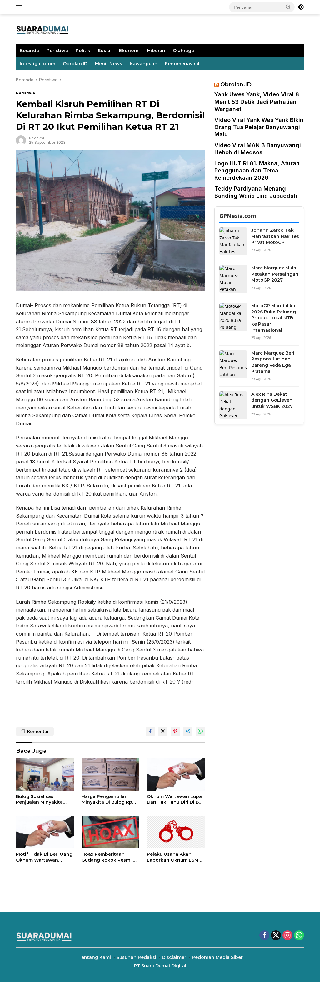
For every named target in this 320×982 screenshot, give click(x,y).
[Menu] (20, 7)
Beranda (29, 50)
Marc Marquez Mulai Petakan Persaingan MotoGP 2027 (274, 274)
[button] (288, 7)
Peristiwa (57, 50)
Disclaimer (174, 957)
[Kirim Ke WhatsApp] (200, 731)
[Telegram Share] (187, 731)
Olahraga (183, 50)
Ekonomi (129, 50)
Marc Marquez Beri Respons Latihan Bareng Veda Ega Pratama (272, 362)
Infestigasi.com (37, 63)
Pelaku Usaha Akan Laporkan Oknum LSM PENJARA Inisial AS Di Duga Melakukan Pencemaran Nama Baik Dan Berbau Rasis (174, 857)
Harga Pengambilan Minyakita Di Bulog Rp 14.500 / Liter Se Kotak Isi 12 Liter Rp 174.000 (110, 799)
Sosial (105, 50)
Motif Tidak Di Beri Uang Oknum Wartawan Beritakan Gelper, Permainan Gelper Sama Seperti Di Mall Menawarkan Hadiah (44, 857)
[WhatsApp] (299, 935)
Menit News (108, 63)
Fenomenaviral (182, 63)
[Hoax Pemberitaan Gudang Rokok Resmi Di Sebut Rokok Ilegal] (111, 832)
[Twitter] (276, 935)
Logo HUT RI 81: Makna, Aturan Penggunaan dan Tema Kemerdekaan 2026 (257, 170)
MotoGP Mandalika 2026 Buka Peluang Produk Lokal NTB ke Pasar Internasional (273, 318)
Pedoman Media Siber (217, 957)
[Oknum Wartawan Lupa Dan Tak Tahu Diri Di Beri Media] (176, 774)
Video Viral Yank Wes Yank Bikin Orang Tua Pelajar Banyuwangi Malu (258, 127)
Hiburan (156, 50)
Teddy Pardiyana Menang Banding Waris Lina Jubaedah (255, 192)
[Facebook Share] (150, 731)
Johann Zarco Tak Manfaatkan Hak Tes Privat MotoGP (275, 236)
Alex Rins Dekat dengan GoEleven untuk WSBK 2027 (272, 400)
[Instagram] (287, 935)
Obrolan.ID (75, 63)
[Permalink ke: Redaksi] (21, 140)
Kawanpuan (144, 63)
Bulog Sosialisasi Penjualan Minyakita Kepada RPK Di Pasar (40, 799)
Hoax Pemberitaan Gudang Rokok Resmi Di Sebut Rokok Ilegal (110, 857)
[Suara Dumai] (42, 28)
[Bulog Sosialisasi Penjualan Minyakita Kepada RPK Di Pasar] (45, 774)
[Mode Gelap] (301, 7)
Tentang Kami (94, 957)
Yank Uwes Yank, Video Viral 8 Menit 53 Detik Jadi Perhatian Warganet (256, 101)
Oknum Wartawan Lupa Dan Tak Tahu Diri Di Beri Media (176, 799)
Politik (83, 50)
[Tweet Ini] (163, 731)
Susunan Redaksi (136, 957)
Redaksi (36, 138)
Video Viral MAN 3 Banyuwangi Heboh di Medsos (257, 149)
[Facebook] (264, 935)
